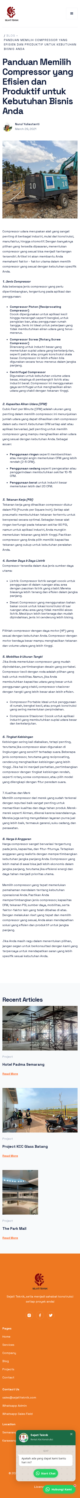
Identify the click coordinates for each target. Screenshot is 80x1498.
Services (8, 1345)
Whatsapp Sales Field (17, 1414)
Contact (8, 1377)
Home (6, 1337)
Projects (8, 1369)
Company (9, 1353)
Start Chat (48, 1473)
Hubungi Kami (62, 1489)
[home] (10, 14)
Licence (40, 1487)
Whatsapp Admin (14, 1406)
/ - (11, 35)
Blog (5, 1361)
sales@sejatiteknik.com (19, 1397)
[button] (72, 13)
